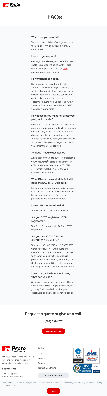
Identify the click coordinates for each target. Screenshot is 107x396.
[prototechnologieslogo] (11, 3)
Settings (100, 383)
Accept (53, 391)
